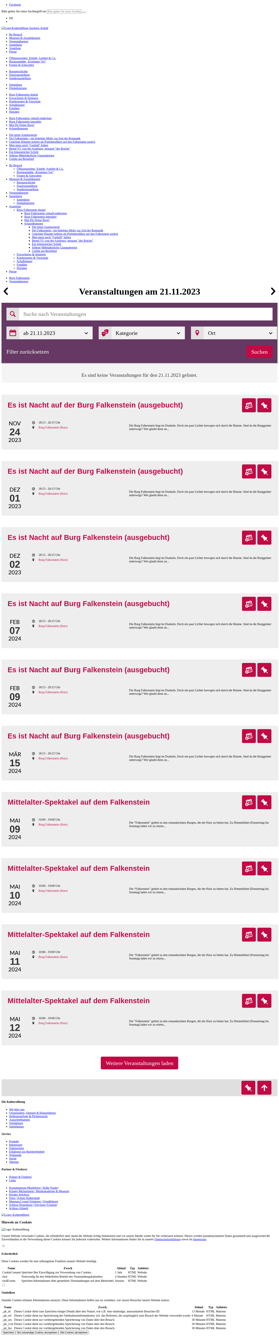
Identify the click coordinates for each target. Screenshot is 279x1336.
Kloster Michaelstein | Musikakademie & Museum (39, 1191)
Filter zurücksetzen (27, 352)
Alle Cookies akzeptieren (73, 1332)
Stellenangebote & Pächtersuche (28, 1116)
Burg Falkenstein (19, 278)
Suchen (259, 352)
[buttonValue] (84, 12)
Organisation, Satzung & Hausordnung (32, 1112)
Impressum (15, 1144)
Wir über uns (16, 1109)
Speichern (8, 1332)
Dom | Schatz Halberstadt (24, 1198)
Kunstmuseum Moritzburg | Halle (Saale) (33, 1187)
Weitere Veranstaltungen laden (139, 1063)
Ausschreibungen (19, 1119)
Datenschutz (16, 1148)
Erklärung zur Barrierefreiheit (26, 1151)
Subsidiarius (16, 1126)
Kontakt (14, 1141)
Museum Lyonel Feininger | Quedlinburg (33, 1201)
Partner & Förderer (20, 1177)
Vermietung (16, 1123)
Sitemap (14, 1162)
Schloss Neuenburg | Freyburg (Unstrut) (33, 1204)
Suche (13, 1158)
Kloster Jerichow (19, 1194)
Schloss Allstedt (18, 1208)
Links (12, 1180)
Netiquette (15, 1155)
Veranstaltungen (18, 281)
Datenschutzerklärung (167, 1239)
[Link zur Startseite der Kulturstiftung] (15, 1214)
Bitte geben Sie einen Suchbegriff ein (24, 11)
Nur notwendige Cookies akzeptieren (37, 1332)
